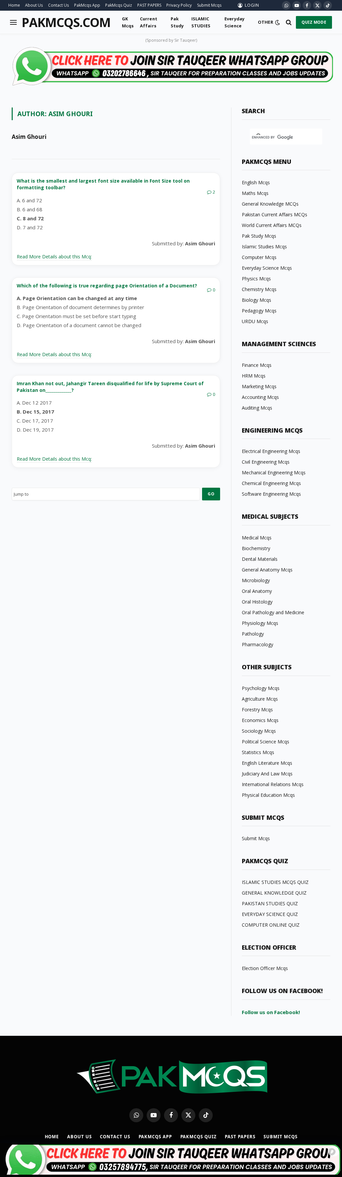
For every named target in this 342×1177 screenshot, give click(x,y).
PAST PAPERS (149, 5)
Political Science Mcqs (265, 741)
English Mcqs (256, 182)
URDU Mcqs (255, 321)
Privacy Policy (179, 5)
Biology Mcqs (256, 300)
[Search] (289, 22)
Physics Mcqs (256, 278)
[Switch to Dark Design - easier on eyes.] (278, 22)
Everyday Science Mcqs (267, 268)
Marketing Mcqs (259, 386)
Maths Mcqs (255, 193)
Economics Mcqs (260, 720)
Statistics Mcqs (258, 752)
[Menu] (13, 22)
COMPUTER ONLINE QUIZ (271, 925)
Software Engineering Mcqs (271, 494)
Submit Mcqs (209, 5)
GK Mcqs (128, 22)
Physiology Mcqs (260, 623)
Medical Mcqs (257, 537)
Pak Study (177, 22)
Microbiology (256, 580)
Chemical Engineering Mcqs (271, 483)
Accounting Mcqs (260, 397)
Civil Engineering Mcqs (266, 462)
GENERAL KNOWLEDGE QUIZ (274, 893)
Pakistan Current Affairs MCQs (274, 214)
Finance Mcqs (257, 365)
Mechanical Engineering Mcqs (274, 472)
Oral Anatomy (257, 591)
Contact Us (58, 5)
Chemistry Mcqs (259, 289)
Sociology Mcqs (259, 731)
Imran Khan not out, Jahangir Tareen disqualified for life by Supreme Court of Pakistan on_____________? (110, 386)
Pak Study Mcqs (259, 236)
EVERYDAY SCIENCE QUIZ (270, 914)
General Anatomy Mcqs (267, 569)
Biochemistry (256, 548)
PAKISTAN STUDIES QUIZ (270, 903)
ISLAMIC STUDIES (200, 22)
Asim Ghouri (29, 137)
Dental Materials (260, 559)
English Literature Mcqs (267, 763)
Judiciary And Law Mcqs (267, 773)
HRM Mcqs (254, 376)
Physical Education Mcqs (268, 795)
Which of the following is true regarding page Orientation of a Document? (107, 285)
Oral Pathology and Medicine (273, 612)
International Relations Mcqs (273, 784)
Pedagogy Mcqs (259, 310)
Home (14, 5)
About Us (34, 5)
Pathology (253, 634)
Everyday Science (234, 22)
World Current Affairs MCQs (272, 225)
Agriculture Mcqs (260, 699)
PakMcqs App (87, 5)
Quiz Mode (314, 22)
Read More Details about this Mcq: (54, 256)
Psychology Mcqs (261, 688)
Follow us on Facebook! (271, 1012)
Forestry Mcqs (257, 709)
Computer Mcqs (259, 257)
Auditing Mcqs (257, 408)
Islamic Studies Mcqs (264, 246)
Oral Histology (257, 602)
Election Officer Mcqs (265, 968)
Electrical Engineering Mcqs (271, 451)
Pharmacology (257, 644)
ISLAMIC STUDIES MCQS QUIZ (275, 882)
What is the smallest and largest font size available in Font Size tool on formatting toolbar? (103, 184)
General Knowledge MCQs (270, 204)
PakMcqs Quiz (118, 5)
